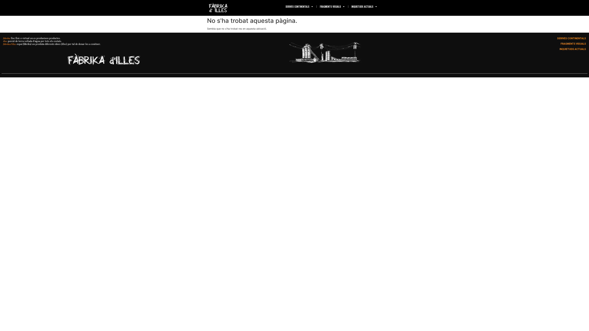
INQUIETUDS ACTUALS (362, 6)
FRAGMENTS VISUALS (330, 6)
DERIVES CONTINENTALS (297, 6)
